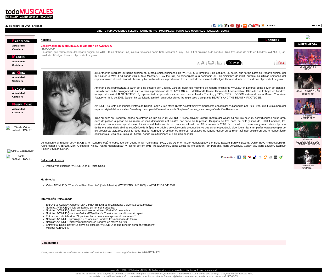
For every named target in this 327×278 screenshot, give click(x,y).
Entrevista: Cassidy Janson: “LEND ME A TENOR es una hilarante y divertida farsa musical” (99, 204)
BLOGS (225, 30)
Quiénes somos (207, 270)
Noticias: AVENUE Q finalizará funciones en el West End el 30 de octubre (88, 210)
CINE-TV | (102, 30)
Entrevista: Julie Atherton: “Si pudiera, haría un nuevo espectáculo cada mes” (90, 216)
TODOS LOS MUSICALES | (191, 30)
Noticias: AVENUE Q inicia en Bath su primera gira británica (80, 207)
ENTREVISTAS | (149, 30)
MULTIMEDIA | (167, 30)
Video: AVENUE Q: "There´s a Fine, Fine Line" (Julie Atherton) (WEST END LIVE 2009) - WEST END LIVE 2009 (110, 185)
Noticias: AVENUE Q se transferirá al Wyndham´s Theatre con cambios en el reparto (95, 213)
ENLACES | (213, 30)
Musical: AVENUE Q (57, 227)
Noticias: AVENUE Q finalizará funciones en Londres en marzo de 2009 (87, 221)
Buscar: (271, 25)
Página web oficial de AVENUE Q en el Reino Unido (75, 165)
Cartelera (17, 49)
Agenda (38, 25)
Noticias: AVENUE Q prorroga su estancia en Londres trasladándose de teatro (91, 219)
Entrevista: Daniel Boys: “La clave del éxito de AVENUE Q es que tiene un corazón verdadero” (100, 224)
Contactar (191, 270)
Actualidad (18, 45)
